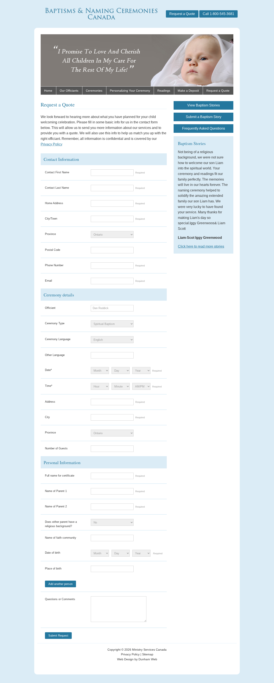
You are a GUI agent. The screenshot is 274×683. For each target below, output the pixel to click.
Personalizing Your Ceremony (130, 90)
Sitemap (147, 654)
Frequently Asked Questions (203, 128)
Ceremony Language (57, 339)
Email (48, 280)
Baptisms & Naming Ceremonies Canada (101, 14)
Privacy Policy (51, 144)
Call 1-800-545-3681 (218, 14)
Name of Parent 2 (56, 506)
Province (50, 234)
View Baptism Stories (203, 105)
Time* (48, 385)
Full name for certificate (59, 475)
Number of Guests (56, 448)
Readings (163, 90)
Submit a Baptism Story (203, 117)
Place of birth (53, 568)
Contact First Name (57, 172)
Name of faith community (60, 537)
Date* (48, 370)
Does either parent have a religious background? (61, 524)
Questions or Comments (60, 599)
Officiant (50, 307)
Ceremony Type (54, 323)
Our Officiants (69, 90)
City (47, 417)
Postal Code (52, 249)
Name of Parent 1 (56, 491)
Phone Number (54, 265)
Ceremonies (94, 90)
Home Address (54, 203)
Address (50, 401)
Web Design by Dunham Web (137, 659)
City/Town (51, 218)
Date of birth (52, 552)
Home (48, 90)
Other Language (55, 355)
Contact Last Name (57, 187)
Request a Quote (182, 14)
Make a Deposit (188, 90)
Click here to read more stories (201, 246)
